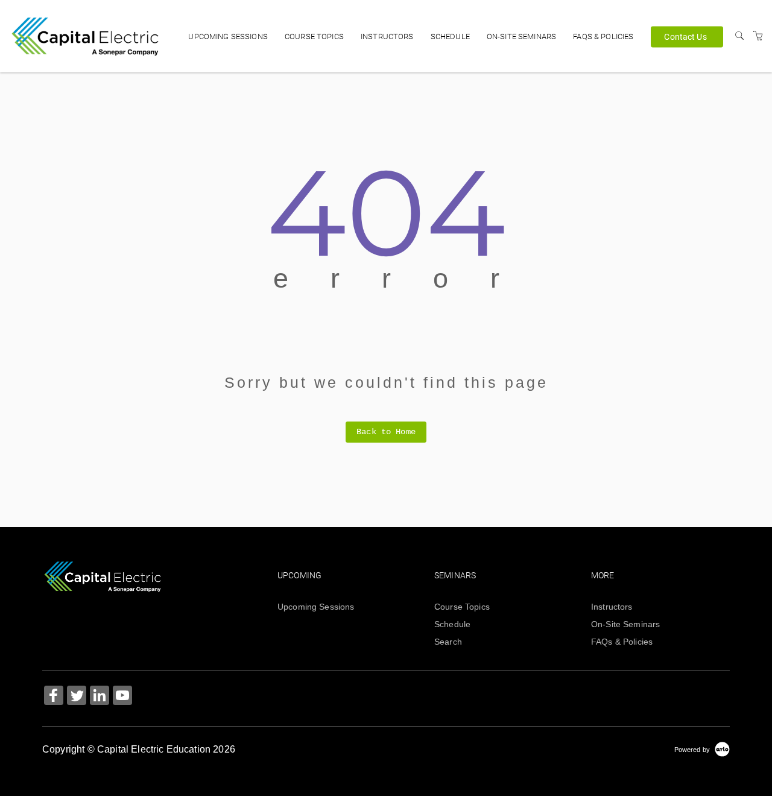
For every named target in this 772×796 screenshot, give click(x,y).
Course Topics (314, 36)
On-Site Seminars (521, 36)
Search (448, 641)
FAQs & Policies (603, 36)
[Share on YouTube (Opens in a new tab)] (122, 697)
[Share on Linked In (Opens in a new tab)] (99, 697)
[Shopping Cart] (758, 36)
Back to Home (386, 432)
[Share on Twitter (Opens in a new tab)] (76, 697)
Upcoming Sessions (227, 36)
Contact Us (685, 36)
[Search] (739, 36)
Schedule (450, 36)
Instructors (387, 36)
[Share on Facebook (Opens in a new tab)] (53, 697)
